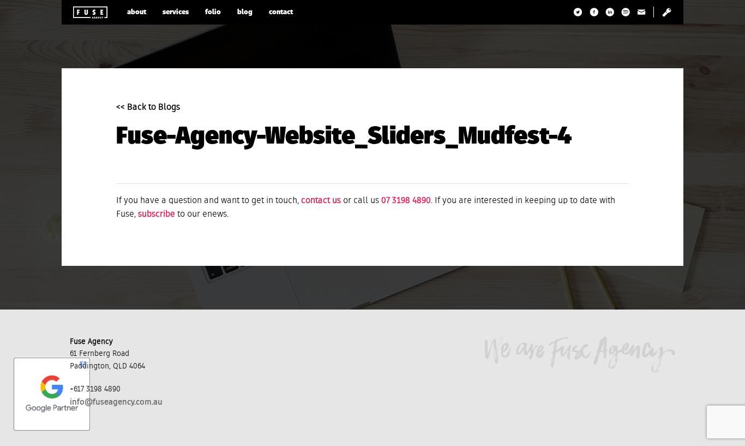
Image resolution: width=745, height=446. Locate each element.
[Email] (641, 12)
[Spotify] (626, 12)
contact (281, 12)
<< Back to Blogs (148, 107)
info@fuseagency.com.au (116, 402)
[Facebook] (594, 12)
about (136, 12)
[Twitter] (578, 12)
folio (213, 12)
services (176, 12)
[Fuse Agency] (90, 12)
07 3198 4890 (406, 201)
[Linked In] (610, 12)
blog (245, 12)
